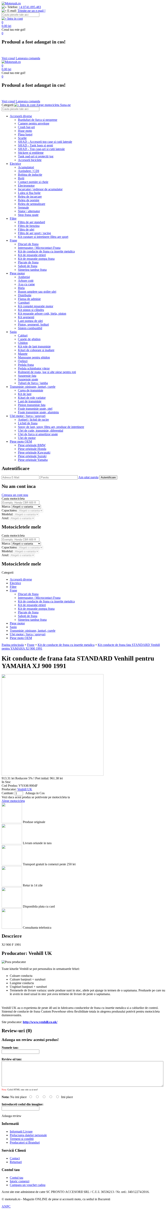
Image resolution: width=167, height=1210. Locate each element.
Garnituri (24, 302)
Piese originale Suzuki (32, 456)
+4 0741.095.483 (30, 7)
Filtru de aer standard (31, 222)
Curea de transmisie (30, 390)
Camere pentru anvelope (33, 123)
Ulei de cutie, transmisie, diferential (40, 430)
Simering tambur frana (32, 269)
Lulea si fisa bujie (29, 193)
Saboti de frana (27, 266)
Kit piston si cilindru (31, 310)
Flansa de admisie (29, 299)
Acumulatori (26, 167)
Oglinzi (22, 361)
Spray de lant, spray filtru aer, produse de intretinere (51, 427)
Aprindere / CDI (28, 171)
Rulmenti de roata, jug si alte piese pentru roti (47, 372)
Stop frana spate (28, 215)
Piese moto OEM (21, 441)
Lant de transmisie (29, 401)
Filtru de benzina (29, 225)
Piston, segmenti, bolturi (33, 324)
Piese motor (17, 273)
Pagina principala (13, 645)
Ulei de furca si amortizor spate (38, 434)
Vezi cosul (8, 58)
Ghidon (23, 342)
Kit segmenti (26, 317)
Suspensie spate (28, 379)
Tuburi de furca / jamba (33, 383)
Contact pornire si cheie (33, 182)
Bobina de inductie (30, 174)
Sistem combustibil (30, 328)
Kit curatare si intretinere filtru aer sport (43, 236)
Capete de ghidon (29, 339)
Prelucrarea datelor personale (28, 1135)
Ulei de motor (27, 438)
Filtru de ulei (26, 229)
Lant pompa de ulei (30, 321)
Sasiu (13, 332)
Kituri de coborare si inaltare (36, 350)
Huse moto (25, 130)
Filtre (13, 218)
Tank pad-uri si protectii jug (35, 156)
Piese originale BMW (32, 445)
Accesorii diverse (21, 116)
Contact (15, 1158)
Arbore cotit (25, 280)
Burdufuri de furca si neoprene (37, 119)
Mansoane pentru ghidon (34, 357)
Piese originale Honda (32, 449)
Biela (21, 288)
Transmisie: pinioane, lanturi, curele (32, 386)
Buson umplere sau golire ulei (37, 291)
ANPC (6, 1206)
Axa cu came (26, 284)
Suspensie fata (27, 375)
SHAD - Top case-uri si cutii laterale (41, 149)
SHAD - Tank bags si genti (35, 145)
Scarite (22, 138)
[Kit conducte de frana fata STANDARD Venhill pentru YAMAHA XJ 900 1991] (52, 774)
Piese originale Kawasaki (34, 452)
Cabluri (22, 335)
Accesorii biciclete (30, 160)
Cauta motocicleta (13, 498)
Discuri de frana (28, 244)
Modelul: (8, 514)
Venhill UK (24, 789)
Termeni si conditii (22, 1139)
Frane (13, 240)
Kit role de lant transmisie (34, 346)
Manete (22, 353)
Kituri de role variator (32, 397)
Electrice (15, 163)
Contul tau (16, 1177)
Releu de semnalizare (31, 204)
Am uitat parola (88, 477)
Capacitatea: (10, 510)
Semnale (23, 207)
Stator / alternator (29, 211)
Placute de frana (28, 262)
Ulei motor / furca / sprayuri (27, 416)
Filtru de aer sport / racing (34, 233)
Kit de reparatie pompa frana (36, 258)
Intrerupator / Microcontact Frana (39, 247)
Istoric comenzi (19, 1181)
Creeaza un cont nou (15, 495)
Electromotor (26, 185)
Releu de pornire (28, 200)
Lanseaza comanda (28, 58)
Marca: (6, 506)
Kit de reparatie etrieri (32, 255)
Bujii (21, 178)
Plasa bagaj (25, 134)
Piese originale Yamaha (33, 459)
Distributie (24, 295)
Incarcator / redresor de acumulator (40, 189)
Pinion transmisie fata (31, 405)
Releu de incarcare (30, 196)
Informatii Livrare (21, 1131)
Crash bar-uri (26, 127)
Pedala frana (26, 364)
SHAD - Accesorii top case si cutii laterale (45, 141)
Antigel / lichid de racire (33, 419)
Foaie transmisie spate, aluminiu (38, 412)
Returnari (16, 1162)
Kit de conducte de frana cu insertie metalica (46, 251)
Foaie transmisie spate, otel (35, 408)
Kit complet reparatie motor (35, 306)
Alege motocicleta (13, 801)
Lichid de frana (27, 423)
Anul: (6, 518)
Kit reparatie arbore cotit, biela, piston (42, 313)
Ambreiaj (24, 277)
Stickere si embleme (31, 152)
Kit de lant (24, 394)
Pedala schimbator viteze (34, 368)
